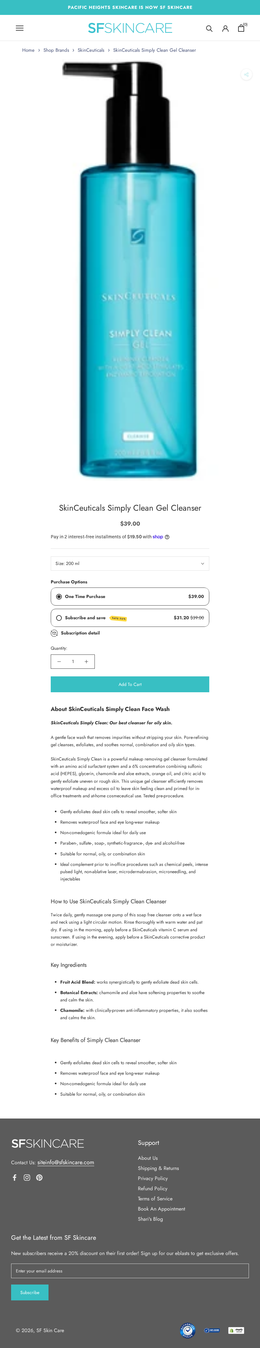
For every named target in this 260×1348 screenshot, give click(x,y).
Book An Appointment (161, 1208)
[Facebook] (14, 1177)
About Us (148, 1158)
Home (28, 50)
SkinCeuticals (91, 50)
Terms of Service (155, 1198)
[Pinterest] (39, 1177)
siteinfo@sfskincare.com (65, 1162)
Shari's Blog (150, 1219)
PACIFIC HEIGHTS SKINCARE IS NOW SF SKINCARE (130, 7)
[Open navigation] (19, 28)
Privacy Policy (153, 1178)
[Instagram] (27, 1177)
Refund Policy (152, 1188)
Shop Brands (56, 50)
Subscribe (29, 1292)
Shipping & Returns (158, 1168)
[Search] (209, 28)
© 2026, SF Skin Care (40, 1330)
